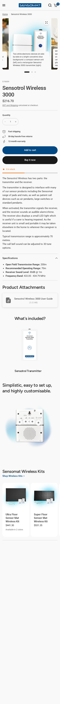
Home (5, 14)
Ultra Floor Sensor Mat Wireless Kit (12, 518)
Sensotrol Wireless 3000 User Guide (33, 298)
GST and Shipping (10, 105)
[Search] (50, 5)
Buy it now (30, 160)
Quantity (6, 115)
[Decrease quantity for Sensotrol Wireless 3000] (5, 121)
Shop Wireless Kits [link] (12, 476)
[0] (55, 5)
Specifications (10, 258)
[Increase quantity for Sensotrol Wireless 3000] (15, 121)
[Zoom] (46, 22)
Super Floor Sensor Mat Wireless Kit (41, 518)
